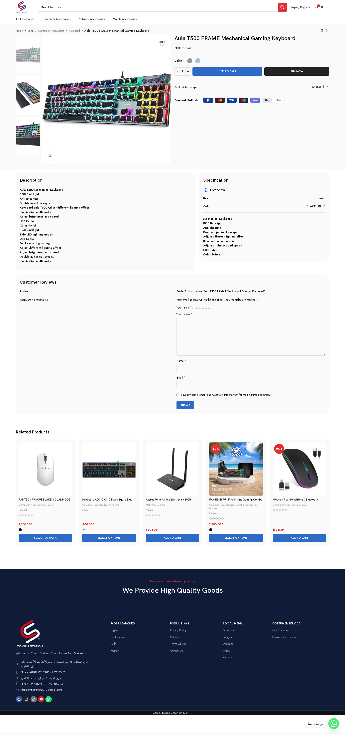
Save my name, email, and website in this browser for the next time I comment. (226, 395)
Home (19, 31)
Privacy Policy (178, 630)
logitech (115, 630)
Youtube (227, 657)
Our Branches (280, 630)
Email (180, 377)
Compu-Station (161, 713)
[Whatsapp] (48, 699)
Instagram (228, 637)
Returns (174, 637)
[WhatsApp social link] (328, 87)
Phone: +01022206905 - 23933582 (43, 672)
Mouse (49, 505)
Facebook (228, 630)
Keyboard (74, 31)
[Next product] (326, 30)
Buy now (296, 71)
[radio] (189, 60)
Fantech (23, 510)
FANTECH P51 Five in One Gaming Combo (235, 499)
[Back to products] (322, 30)
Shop (31, 31)
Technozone (118, 637)
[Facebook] (19, 699)
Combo (240, 505)
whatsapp (228, 644)
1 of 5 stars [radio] (197, 307)
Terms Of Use (178, 644)
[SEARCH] (282, 7)
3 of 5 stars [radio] (203, 307)
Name (181, 361)
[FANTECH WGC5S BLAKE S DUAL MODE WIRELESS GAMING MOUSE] (45, 469)
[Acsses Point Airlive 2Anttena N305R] (172, 469)
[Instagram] (26, 699)
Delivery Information (284, 637)
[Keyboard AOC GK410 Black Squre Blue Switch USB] (109, 469)
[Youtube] (41, 699)
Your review (184, 314)
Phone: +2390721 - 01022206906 (42, 684)
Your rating (184, 307)
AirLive (149, 510)
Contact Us (176, 651)
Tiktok (226, 651)
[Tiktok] (34, 699)
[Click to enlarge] (50, 155)
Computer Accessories (51, 31)
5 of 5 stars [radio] (209, 307)
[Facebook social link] (323, 87)
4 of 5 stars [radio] (206, 307)
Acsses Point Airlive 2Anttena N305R (168, 499)
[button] (172, 538)
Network (150, 505)
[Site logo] (22, 7)
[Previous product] (317, 30)
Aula (113, 644)
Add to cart (227, 71)
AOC (85, 510)
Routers (161, 505)
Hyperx (115, 651)
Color (178, 61)
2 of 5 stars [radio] (200, 307)
